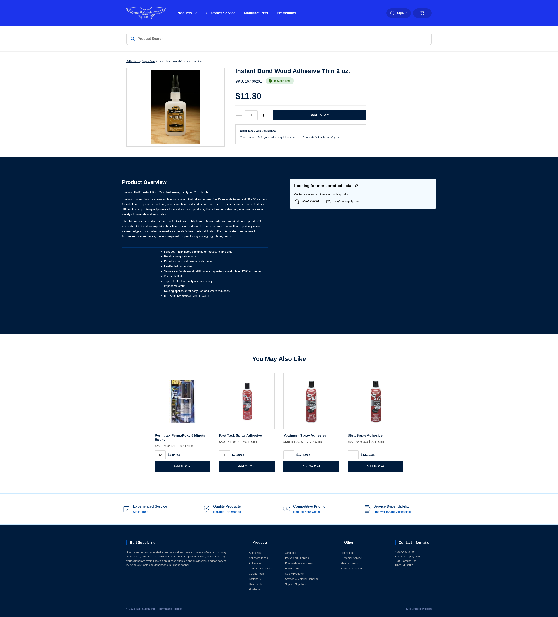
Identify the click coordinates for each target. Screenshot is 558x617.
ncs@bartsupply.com (346, 201)
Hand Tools (255, 584)
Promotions (286, 13)
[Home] (146, 13)
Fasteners (255, 579)
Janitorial (290, 552)
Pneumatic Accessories (299, 563)
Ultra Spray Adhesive (365, 435)
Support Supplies (295, 584)
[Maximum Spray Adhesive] (311, 403)
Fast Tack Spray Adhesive (240, 435)
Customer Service (220, 13)
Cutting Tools (256, 573)
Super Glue (148, 61)
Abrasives (255, 552)
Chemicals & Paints (260, 568)
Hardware (255, 589)
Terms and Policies (352, 568)
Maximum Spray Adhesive (304, 435)
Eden (428, 608)
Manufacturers (256, 13)
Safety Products (294, 573)
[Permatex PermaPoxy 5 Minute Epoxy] (182, 403)
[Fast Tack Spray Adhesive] (247, 403)
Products (184, 13)
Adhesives (133, 61)
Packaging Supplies (297, 558)
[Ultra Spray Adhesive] (375, 403)
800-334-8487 (310, 201)
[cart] (422, 13)
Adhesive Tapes (258, 558)
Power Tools (292, 568)
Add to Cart (320, 115)
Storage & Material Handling (302, 579)
